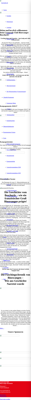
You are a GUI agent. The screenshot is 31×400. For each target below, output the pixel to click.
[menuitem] (19, 92)
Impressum (3, 395)
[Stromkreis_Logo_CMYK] (15, 358)
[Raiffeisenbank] (15, 352)
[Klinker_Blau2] (12, 115)
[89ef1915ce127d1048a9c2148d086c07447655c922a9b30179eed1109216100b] (8, 80)
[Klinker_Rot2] (12, 153)
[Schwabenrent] (15, 366)
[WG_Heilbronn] (9, 336)
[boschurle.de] (4, 3)
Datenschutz (3, 396)
